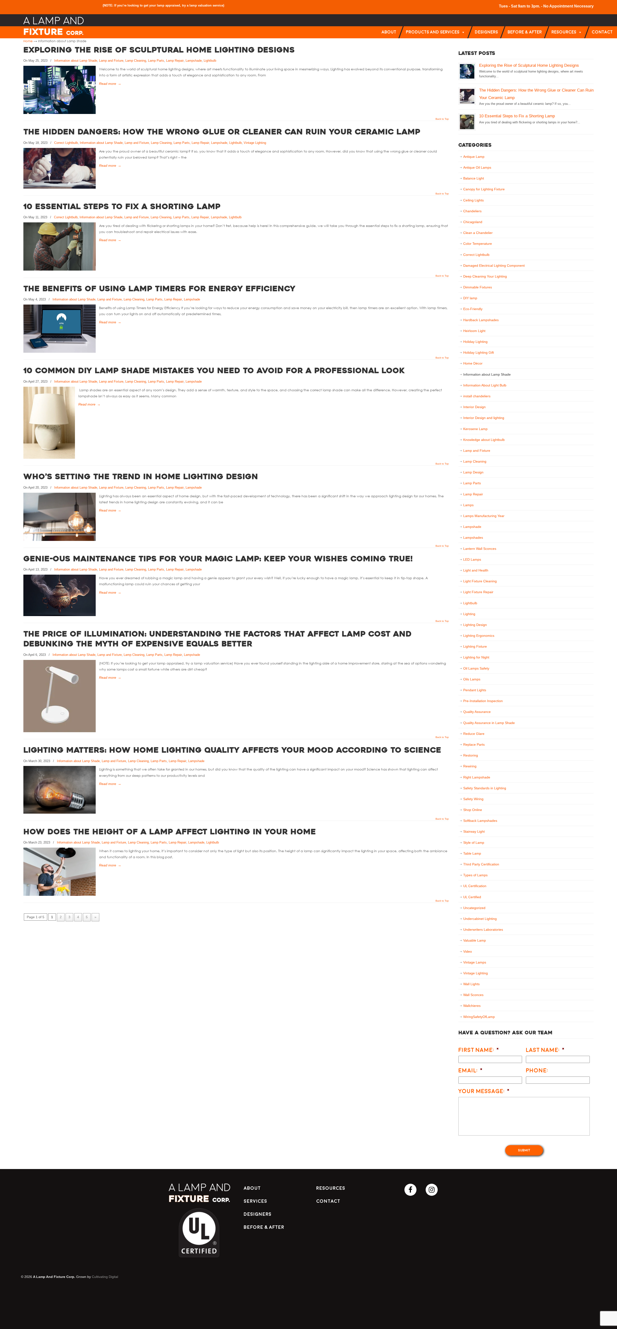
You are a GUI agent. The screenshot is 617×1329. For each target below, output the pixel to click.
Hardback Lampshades (481, 320)
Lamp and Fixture (111, 60)
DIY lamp (470, 298)
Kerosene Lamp (475, 429)
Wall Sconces (473, 995)
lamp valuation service (206, 5)
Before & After (525, 32)
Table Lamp (472, 853)
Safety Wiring (473, 799)
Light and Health (475, 570)
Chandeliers (472, 211)
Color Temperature (477, 244)
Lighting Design (475, 625)
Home (28, 41)
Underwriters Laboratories (483, 929)
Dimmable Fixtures (477, 287)
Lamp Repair (175, 60)
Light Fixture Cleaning (480, 581)
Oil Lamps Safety (476, 668)
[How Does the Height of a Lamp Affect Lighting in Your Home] (59, 895)
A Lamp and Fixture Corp (53, 26)
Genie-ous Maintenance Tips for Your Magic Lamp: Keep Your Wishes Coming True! (218, 559)
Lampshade (194, 60)
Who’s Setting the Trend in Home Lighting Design (140, 477)
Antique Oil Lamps (477, 167)
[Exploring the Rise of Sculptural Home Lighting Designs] (59, 113)
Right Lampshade (476, 777)
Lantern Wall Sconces (479, 549)
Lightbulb (210, 60)
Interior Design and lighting (483, 418)
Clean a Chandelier (478, 233)
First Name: (478, 1050)
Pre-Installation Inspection (483, 701)
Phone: (537, 1071)
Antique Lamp (473, 157)
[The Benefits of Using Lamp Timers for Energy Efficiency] (59, 351)
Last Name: (545, 1050)
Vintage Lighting (255, 143)
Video (467, 951)
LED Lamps (472, 559)
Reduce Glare (473, 734)
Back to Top (442, 119)
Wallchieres (472, 1006)
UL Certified (472, 897)
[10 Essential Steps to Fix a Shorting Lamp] (59, 269)
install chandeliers (476, 396)
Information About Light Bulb (484, 385)
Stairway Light (474, 831)
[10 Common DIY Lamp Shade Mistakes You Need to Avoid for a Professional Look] (49, 457)
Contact (602, 32)
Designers (486, 32)
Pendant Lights (474, 690)
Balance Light (473, 178)
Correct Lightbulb (66, 143)
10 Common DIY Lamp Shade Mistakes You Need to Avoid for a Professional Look (214, 371)
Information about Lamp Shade (75, 60)
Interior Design (474, 407)
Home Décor (473, 363)
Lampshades (473, 537)
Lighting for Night (476, 657)
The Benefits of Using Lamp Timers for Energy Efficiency (159, 289)
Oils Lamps (471, 679)
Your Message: (484, 1091)
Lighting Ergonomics (478, 636)
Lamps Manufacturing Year (483, 516)
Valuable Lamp (474, 940)
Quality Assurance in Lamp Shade (489, 723)
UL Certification (474, 886)
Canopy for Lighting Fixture (484, 189)
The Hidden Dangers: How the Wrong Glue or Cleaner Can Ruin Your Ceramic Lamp (221, 132)
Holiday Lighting (475, 342)
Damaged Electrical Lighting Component (494, 265)
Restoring (470, 755)
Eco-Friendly (473, 309)
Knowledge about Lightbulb (484, 440)
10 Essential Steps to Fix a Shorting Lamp (122, 207)
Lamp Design (473, 472)
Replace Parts (474, 744)
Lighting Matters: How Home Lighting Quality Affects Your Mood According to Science (232, 751)
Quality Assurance (477, 712)
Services (255, 1201)
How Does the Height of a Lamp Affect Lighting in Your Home (169, 832)
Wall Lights (471, 984)
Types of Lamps (475, 875)
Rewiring (469, 766)
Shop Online (472, 810)
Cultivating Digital (105, 1277)
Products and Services (432, 32)
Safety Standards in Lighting (484, 788)
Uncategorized (474, 908)
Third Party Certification (481, 864)
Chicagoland (472, 222)
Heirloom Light (474, 331)
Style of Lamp (473, 842)
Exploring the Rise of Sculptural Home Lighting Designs (159, 50)
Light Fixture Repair (478, 592)
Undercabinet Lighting (480, 919)
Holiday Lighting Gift (478, 352)
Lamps (468, 505)
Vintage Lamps (474, 962)
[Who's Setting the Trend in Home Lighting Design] (59, 540)
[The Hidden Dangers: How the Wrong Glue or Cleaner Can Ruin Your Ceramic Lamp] (59, 187)
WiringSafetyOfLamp (479, 1017)
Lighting (469, 614)
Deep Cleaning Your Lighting (485, 276)
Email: (470, 1071)
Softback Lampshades (480, 821)
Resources (563, 32)
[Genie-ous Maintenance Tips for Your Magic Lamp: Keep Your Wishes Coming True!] (59, 615)
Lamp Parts (156, 60)
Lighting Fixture (475, 646)
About (389, 32)
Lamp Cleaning (135, 60)
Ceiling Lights (473, 200)
